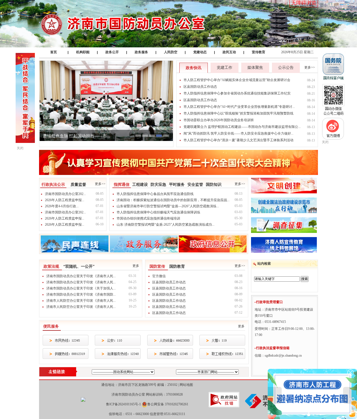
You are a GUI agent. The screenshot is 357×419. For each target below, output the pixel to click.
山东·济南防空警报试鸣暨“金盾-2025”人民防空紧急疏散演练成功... (165, 224)
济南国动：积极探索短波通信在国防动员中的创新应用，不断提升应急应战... (173, 200)
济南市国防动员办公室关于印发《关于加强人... (81, 288)
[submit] (304, 279)
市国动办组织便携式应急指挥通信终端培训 (148, 218)
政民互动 (229, 52)
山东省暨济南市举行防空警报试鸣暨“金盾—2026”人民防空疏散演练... (168, 206)
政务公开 (112, 52)
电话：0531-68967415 (270, 322)
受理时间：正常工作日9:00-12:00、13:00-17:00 (285, 332)
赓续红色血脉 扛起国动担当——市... (76, 136)
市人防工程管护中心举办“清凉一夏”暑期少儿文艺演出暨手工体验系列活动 (238, 140)
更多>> (309, 67)
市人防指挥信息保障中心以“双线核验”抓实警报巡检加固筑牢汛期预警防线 (238, 113)
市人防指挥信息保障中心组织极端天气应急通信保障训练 (158, 212)
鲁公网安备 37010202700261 (167, 404)
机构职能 (83, 52)
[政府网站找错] (224, 399)
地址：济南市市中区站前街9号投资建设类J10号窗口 (284, 313)
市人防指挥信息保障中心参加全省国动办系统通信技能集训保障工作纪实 (237, 93)
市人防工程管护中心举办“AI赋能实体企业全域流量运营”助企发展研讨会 (237, 80)
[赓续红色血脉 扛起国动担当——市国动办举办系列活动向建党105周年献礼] (106, 101)
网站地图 (186, 385)
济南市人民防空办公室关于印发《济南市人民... (81, 301)
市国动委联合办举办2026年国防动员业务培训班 (219, 120)
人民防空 (170, 52)
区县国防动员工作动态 (200, 87)
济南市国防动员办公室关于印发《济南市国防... (81, 294)
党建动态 (200, 52)
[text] (277, 279)
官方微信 (159, 276)
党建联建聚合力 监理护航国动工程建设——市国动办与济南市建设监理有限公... (242, 127)
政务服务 (141, 52)
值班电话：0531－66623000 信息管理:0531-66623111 (147, 414)
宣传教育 (258, 52)
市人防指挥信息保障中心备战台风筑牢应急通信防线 (155, 194)
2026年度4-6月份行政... (62, 206)
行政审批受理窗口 (269, 302)
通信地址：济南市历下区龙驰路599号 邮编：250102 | (147, 385)
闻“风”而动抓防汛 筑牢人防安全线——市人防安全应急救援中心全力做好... (238, 133)
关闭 (325, 142)
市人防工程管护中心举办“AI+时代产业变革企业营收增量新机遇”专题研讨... (239, 107)
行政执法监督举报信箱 (273, 348)
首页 (53, 52)
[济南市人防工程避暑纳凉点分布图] (312, 394)
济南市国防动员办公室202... (65, 194)
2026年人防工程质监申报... (64, 200)
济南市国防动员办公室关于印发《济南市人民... (81, 276)
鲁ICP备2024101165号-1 (123, 404)
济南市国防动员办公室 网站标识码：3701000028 (147, 394)
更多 (135, 266)
